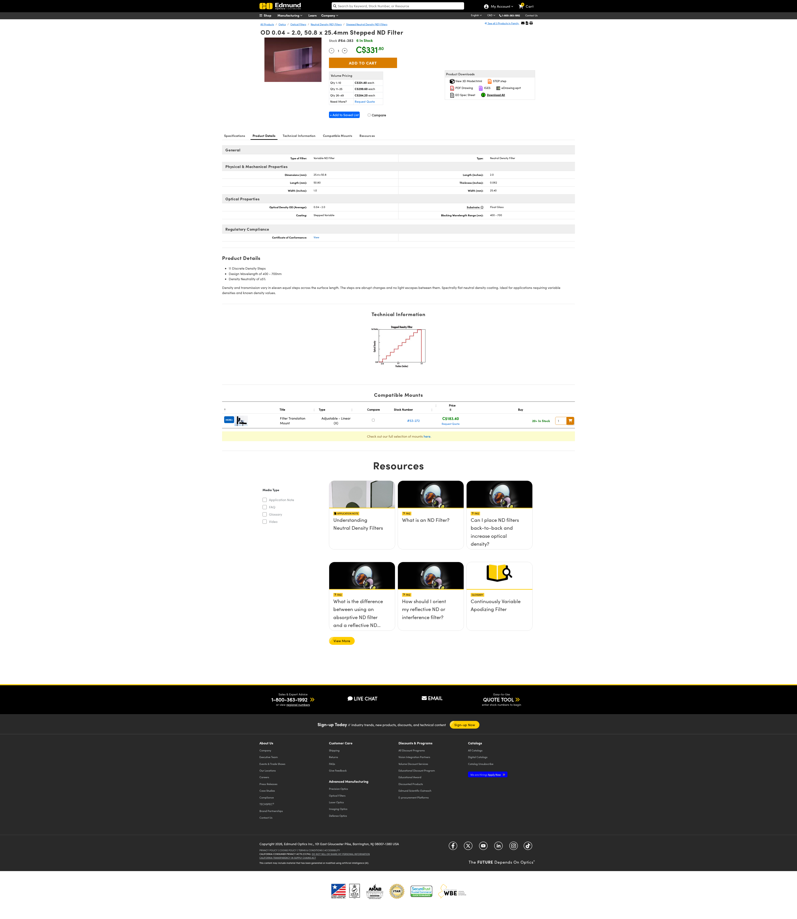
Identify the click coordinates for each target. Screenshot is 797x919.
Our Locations (267, 770)
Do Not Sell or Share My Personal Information (341, 854)
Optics (282, 24)
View (316, 237)
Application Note (281, 500)
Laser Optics (336, 802)
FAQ (272, 507)
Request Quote (365, 101)
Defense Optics (338, 815)
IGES (486, 88)
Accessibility (332, 850)
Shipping (334, 750)
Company (328, 15)
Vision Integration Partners (414, 757)
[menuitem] (269, 15)
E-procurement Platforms (413, 797)
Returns (333, 757)
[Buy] (570, 421)
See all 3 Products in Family (503, 23)
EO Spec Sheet (465, 95)
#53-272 (413, 420)
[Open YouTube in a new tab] (483, 847)
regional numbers (298, 705)
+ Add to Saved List (344, 115)
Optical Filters (298, 24)
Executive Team (268, 757)
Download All (496, 95)
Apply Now (485, 774)
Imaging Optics (338, 809)
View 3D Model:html (468, 81)
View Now (362, 531)
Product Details (264, 135)
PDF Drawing (464, 88)
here (427, 436)
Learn (312, 15)
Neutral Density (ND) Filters (326, 24)
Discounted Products (410, 784)
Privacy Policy (268, 850)
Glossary (275, 514)
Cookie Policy (288, 850)
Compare (378, 115)
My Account (500, 7)
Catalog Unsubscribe (480, 764)
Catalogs (475, 750)
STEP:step (499, 81)
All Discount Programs (411, 750)
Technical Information (299, 135)
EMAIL (435, 698)
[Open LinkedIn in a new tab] (498, 847)
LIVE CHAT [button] (365, 698)
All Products (267, 24)
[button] (512, 15)
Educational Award (409, 777)
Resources (367, 135)
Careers (264, 777)
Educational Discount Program (416, 770)
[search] (398, 6)
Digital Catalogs (478, 757)
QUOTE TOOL (498, 699)
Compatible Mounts (337, 135)
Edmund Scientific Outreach (414, 790)
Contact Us (531, 15)
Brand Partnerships (271, 811)
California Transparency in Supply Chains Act (287, 857)
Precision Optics (338, 788)
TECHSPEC (266, 804)
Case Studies (267, 790)
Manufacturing (288, 15)
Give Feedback (338, 770)
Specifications (234, 135)
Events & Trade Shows (272, 764)
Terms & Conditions (310, 850)
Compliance (266, 797)
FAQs (332, 764)
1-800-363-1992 (511, 15)
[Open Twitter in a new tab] (468, 847)
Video (273, 521)
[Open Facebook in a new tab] (453, 847)
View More (342, 641)
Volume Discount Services (413, 764)
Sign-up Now (464, 725)
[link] (528, 3)
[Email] (522, 23)
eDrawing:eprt (511, 88)
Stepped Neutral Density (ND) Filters (366, 24)
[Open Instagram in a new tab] (513, 847)
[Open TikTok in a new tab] (528, 847)
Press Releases (268, 784)
